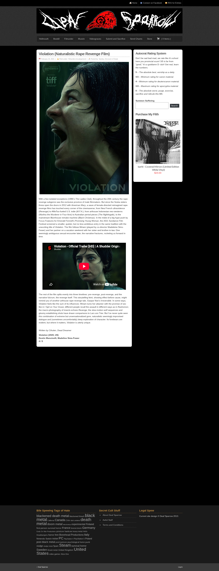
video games (54, 554)
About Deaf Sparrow (112, 515)
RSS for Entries (174, 3)
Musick (81, 39)
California (51, 520)
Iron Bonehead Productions (69, 534)
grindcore (60, 531)
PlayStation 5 (79, 539)
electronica (67, 524)
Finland (90, 524)
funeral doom (76, 528)
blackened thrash (77, 516)
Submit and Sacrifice (115, 39)
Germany (88, 527)
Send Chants (136, 39)
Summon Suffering (145, 101)
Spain (56, 546)
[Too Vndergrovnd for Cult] (109, 20)
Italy (86, 534)
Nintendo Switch (44, 538)
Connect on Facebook (152, 3)
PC (61, 538)
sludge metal (48, 546)
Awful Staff (108, 520)
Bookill (56, 39)
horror (51, 535)
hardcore (68, 531)
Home (134, 3)
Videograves (95, 39)
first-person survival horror (48, 528)
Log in (180, 567)
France (66, 527)
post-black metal (45, 542)
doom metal (54, 524)
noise (55, 538)
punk (87, 542)
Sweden (41, 549)
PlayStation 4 (68, 539)
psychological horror (76, 542)
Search (174, 105)
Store (149, 39)
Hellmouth (44, 39)
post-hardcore (61, 542)
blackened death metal (52, 516)
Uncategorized (80, 59)
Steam (65, 545)
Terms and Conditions (113, 525)
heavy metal (78, 531)
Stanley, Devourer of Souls (108, 59)
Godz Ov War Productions (46, 531)
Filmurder (68, 39)
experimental (78, 524)
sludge (39, 546)
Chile (68, 520)
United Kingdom (65, 550)
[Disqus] (84, 387)
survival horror (78, 545)
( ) (166, 39)
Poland (88, 538)
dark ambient (75, 520)
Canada (60, 520)
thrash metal (53, 550)
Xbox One (65, 554)
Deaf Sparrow (42, 567)
